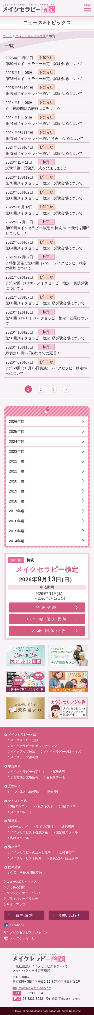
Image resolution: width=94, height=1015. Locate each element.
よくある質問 (16, 887)
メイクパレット (21, 812)
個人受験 (47, 619)
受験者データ (55, 777)
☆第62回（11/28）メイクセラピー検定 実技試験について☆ (46, 285)
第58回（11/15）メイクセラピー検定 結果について (46, 320)
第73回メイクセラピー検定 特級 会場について (44, 138)
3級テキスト (19, 806)
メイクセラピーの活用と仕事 (30, 852)
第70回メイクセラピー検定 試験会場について (44, 183)
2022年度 (17, 461)
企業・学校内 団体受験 (26, 873)
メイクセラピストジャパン (29, 932)
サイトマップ (16, 904)
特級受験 (47, 607)
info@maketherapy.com (34, 988)
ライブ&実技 (45, 826)
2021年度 (17, 471)
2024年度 (17, 441)
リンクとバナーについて (24, 893)
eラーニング (19, 826)
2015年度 (17, 531)
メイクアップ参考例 (24, 757)
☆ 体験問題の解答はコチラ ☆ (32, 108)
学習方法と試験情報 (24, 777)
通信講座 (68, 826)
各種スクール (19, 838)
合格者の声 (67, 852)
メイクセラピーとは (24, 740)
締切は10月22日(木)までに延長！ (32, 353)
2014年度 (17, 541)
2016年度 (17, 521)
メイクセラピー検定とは (27, 771)
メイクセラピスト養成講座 (29, 832)
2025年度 (17, 431)
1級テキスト (70, 806)
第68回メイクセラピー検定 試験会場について (44, 198)
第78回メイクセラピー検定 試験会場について (44, 79)
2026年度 (17, 421)
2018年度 (17, 501)
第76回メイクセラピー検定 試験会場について (44, 93)
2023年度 (17, 451)
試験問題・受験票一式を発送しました (36, 168)
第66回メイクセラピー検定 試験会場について (44, 213)
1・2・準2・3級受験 (24, 792)
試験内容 (59, 771)
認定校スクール (67, 832)
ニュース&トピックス (22, 881)
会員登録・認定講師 (64, 858)
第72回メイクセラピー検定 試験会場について (44, 153)
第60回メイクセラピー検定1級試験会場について (45, 303)
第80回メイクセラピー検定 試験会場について (44, 64)
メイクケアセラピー (24, 938)
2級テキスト (44, 806)
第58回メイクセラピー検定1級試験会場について (45, 338)
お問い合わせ (69, 915)
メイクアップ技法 (22, 751)
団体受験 (47, 631)
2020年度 (17, 481)
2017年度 (17, 511)
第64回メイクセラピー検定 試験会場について (44, 248)
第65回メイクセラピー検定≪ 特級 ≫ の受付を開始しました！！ (47, 230)
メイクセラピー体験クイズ (62, 751)
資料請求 (24, 915)
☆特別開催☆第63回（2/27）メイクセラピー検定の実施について (45, 265)
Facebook (17, 925)
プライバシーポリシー (22, 899)
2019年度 (17, 491)
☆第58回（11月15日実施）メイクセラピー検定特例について (46, 370)
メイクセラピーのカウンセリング (33, 746)
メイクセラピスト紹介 (26, 858)
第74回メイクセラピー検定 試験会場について (44, 123)
